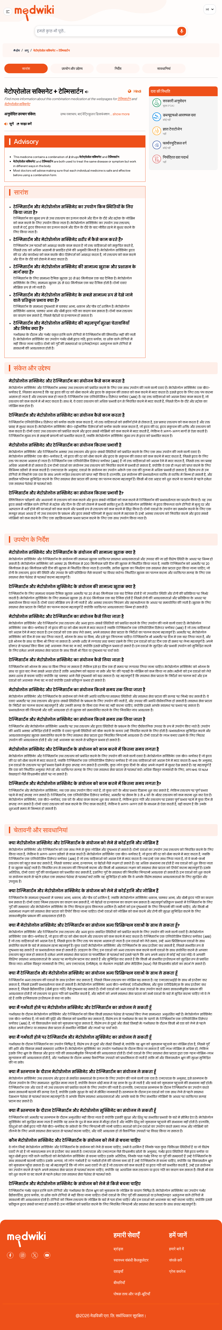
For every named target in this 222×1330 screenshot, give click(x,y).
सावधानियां (164, 68)
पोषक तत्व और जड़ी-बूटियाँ (132, 1293)
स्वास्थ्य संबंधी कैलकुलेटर (131, 1260)
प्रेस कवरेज (177, 1271)
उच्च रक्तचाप (68, 114)
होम (18, 50)
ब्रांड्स (118, 1248)
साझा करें (26, 124)
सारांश (26, 68)
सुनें (11, 124)
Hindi (137, 91)
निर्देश (118, 68)
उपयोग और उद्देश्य (72, 68)
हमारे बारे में (176, 1248)
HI (207, 9)
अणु (26, 50)
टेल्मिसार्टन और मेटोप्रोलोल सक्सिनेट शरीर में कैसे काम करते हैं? (68, 239)
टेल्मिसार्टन (124, 99)
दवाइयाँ (118, 1271)
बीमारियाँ (119, 1282)
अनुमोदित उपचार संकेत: (20, 113)
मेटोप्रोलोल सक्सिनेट (17, 104)
